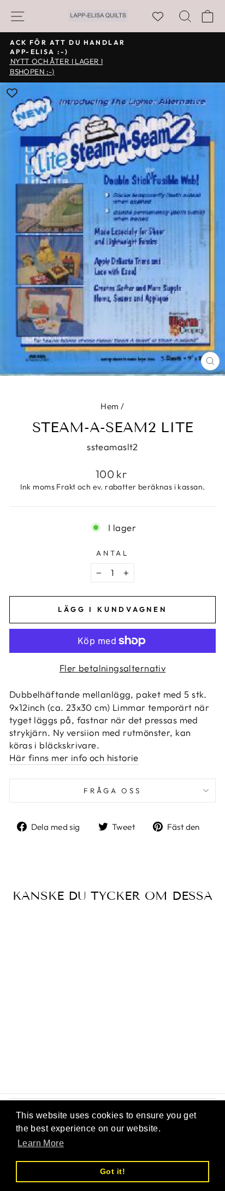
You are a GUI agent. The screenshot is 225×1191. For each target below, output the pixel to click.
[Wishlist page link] (163, 16)
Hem (109, 406)
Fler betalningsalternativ (112, 668)
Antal (112, 553)
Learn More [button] (40, 1143)
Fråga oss (113, 790)
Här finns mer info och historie (74, 757)
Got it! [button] (112, 1171)
